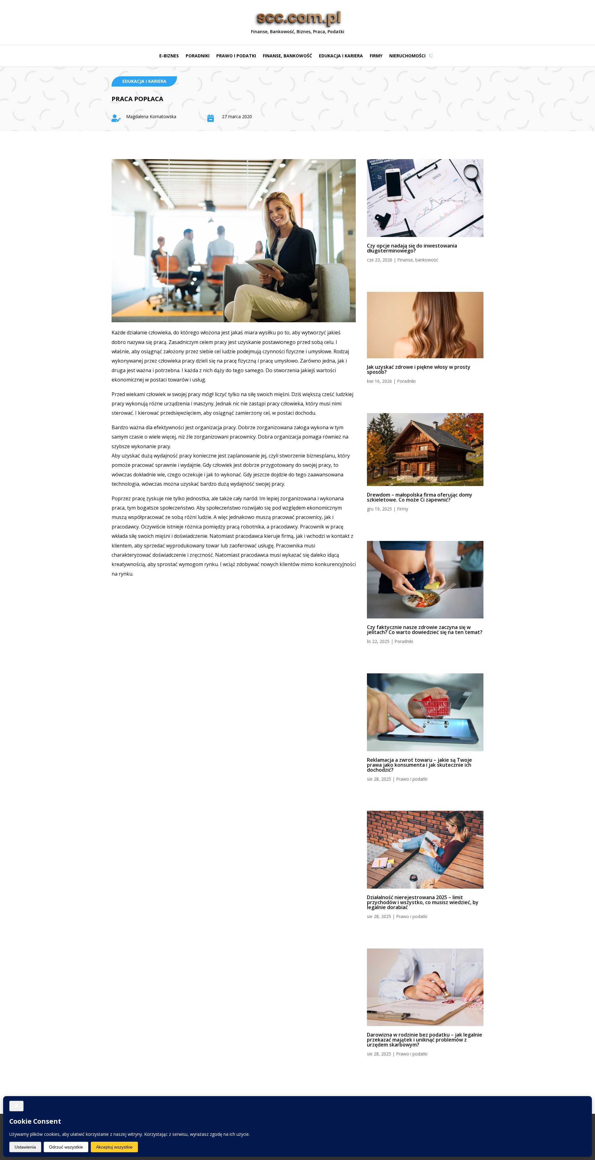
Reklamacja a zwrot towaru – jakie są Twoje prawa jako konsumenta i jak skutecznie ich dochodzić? (419, 764)
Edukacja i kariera (341, 56)
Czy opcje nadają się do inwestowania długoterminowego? (412, 248)
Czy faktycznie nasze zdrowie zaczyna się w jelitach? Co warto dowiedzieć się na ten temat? (425, 630)
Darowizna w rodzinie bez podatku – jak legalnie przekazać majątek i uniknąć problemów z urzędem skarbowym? (424, 1039)
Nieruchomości (407, 56)
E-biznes (169, 56)
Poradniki (197, 56)
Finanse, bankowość (287, 56)
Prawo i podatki (236, 56)
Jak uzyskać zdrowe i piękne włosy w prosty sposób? (418, 369)
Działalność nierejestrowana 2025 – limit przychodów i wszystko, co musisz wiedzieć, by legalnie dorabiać (422, 902)
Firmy (376, 56)
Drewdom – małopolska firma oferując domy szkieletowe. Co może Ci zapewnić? (419, 497)
